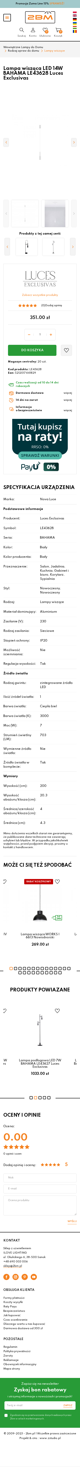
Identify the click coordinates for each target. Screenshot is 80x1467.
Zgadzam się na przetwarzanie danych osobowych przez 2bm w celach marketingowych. (40, 1417)
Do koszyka (32, 350)
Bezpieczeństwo (14, 1311)
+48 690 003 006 (15, 1261)
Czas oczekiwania (15, 1320)
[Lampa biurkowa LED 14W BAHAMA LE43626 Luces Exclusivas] (27, 247)
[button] (6, 213)
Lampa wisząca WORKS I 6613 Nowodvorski (40, 936)
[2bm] (40, 17)
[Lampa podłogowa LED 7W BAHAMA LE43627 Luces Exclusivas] (53, 247)
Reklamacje (11, 1360)
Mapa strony (11, 1369)
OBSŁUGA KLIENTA (18, 1290)
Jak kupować (11, 1315)
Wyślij (72, 1221)
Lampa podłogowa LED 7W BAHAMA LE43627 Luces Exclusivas (40, 1063)
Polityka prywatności (16, 1351)
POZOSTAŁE (13, 1339)
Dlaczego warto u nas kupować (24, 1324)
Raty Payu (10, 1306)
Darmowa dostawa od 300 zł (23, 1328)
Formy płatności (13, 1298)
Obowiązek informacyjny (19, 1364)
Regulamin (10, 1347)
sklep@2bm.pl (12, 1266)
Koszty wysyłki (13, 1302)
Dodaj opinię (53, 305)
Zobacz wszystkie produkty (40, 295)
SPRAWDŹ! (57, 3)
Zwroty (8, 1356)
